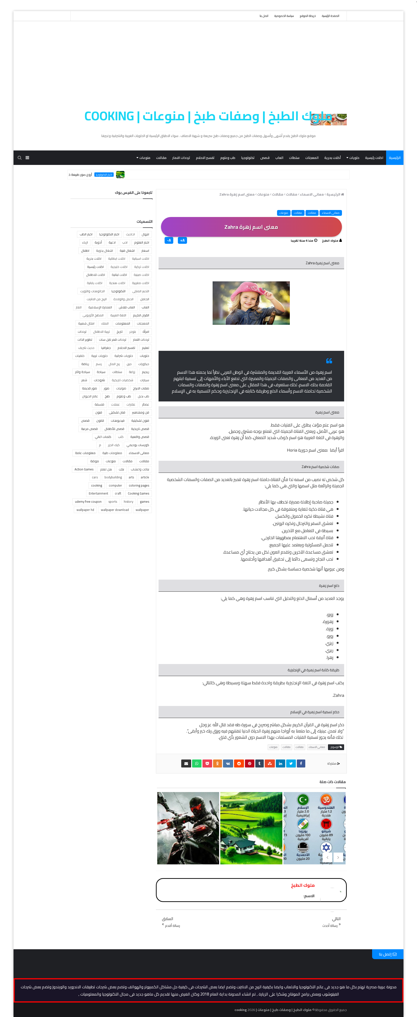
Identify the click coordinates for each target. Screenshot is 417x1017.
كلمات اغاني (103, 437)
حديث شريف (86, 348)
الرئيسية (395, 158)
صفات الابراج (141, 388)
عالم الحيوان (90, 396)
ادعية (112, 242)
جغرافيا (106, 348)
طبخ (107, 396)
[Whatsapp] (197, 763)
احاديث (130, 234)
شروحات (99, 380)
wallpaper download (115, 510)
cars (95, 477)
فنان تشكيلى (117, 412)
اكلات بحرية (93, 258)
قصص (265, 158)
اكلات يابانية (94, 283)
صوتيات (121, 388)
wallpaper (142, 510)
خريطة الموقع (308, 16)
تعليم (145, 348)
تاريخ (120, 331)
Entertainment (98, 493)
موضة (94, 461)
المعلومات (122, 323)
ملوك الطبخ (330, 240)
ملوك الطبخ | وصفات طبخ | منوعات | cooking (208, 116)
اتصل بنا (264, 16)
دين (129, 364)
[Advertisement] (208, 57)
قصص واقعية (139, 437)
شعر (84, 380)
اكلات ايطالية (116, 258)
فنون (98, 412)
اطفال (85, 250)
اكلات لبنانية (119, 275)
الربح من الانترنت (97, 299)
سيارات (144, 380)
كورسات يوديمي (137, 445)
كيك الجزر (114, 445)
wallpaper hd (85, 510)
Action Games (84, 469)
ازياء (85, 242)
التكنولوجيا (118, 291)
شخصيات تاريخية (122, 380)
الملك (105, 323)
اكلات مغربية (140, 283)
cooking (96, 485)
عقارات (130, 404)
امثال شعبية (86, 323)
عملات (115, 404)
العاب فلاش (127, 307)
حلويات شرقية (123, 356)
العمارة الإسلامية (100, 307)
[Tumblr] (259, 763)
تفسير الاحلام (205, 158)
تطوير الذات (84, 339)
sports (112, 501)
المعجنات (312, 158)
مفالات (312, 213)
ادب (124, 242)
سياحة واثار (82, 372)
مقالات (161, 158)
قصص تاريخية (140, 429)
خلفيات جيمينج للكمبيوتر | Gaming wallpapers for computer (250, 848)
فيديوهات (118, 420)
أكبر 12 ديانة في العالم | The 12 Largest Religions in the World (187, 848)
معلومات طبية (112, 453)
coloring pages (139, 485)
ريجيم (145, 372)
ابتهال (145, 234)
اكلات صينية (141, 275)
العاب (279, 158)
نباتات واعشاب (140, 469)
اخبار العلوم (141, 242)
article (145, 477)
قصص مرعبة (89, 429)
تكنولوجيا (248, 158)
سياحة (101, 372)
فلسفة (99, 404)
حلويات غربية (99, 356)
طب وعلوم (227, 158)
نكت (121, 469)
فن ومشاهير (140, 412)
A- (169, 240)
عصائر (145, 404)
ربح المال (114, 364)
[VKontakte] (228, 763)
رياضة (85, 364)
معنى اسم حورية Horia (307, 450)
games (144, 501)
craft (118, 493)
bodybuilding (113, 477)
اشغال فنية (127, 250)
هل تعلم (106, 469)
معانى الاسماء (331, 213)
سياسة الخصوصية (284, 16)
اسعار (145, 250)
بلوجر (132, 331)
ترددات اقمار (181, 158)
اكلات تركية (141, 267)
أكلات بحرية (332, 158)
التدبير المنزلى (140, 291)
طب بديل (143, 396)
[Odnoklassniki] (217, 763)
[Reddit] (239, 763)
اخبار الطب (86, 234)
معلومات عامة (85, 453)
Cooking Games (138, 493)
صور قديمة (89, 388)
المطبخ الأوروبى (93, 315)
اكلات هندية (117, 283)
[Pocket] (207, 763)
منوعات (144, 158)
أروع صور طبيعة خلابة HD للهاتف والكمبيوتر (86, 174)
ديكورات (143, 364)
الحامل (144, 299)
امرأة (146, 331)
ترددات (82, 331)
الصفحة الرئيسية (330, 16)
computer (115, 485)
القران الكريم (141, 315)
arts (131, 477)
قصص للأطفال (114, 429)
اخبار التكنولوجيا (126, 174)
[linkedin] (280, 763)
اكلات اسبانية (140, 258)
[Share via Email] (186, 763)
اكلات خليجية (119, 267)
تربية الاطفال (101, 331)
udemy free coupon (88, 501)
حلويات (354, 158)
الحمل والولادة (123, 299)
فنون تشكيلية (140, 420)
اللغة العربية (118, 315)
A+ (182, 240)
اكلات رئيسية (374, 158)
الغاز (79, 307)
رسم (99, 364)
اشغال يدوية (104, 250)
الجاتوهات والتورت (92, 291)
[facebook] (301, 763)
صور (106, 388)
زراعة (132, 372)
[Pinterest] (249, 763)
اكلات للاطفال (95, 275)
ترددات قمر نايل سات (112, 339)
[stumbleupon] (270, 763)
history (128, 501)
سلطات (294, 158)
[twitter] (291, 763)
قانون (100, 420)
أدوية (98, 242)
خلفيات (79, 356)
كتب (121, 437)
